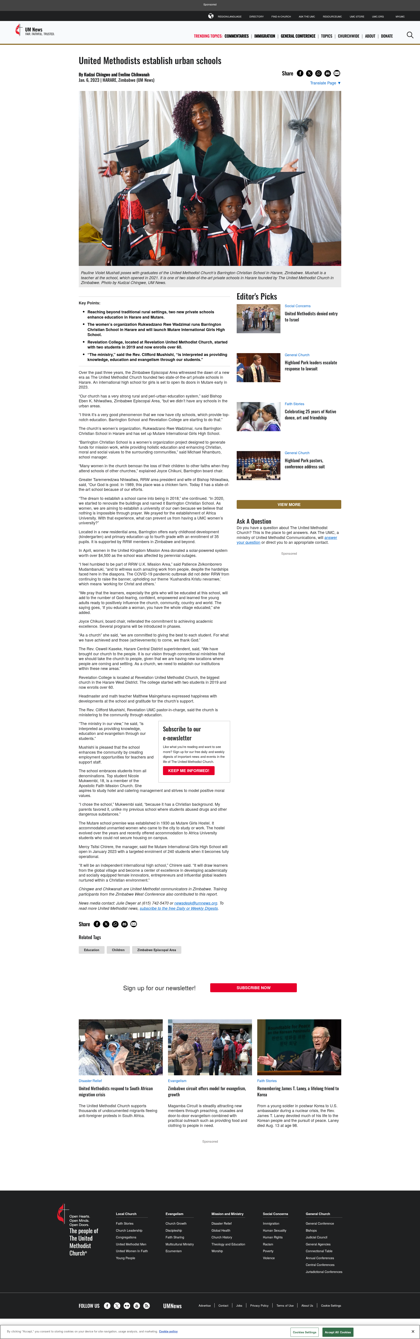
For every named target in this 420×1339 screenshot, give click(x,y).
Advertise (205, 1305)
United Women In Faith (132, 1251)
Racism (268, 1244)
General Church (297, 355)
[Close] (413, 1331)
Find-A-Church (281, 16)
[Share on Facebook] (300, 73)
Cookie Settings (331, 1305)
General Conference (298, 36)
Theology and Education (228, 1244)
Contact (223, 1305)
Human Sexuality (274, 1230)
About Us (307, 1305)
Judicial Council (316, 1237)
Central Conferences (320, 1264)
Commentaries (237, 36)
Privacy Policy (259, 1305)
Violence (269, 1258)
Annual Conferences (320, 1258)
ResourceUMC (332, 16)
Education (91, 950)
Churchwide (348, 36)
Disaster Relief (90, 1081)
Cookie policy (168, 1331)
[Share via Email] (337, 73)
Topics (326, 36)
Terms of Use (285, 1305)
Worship (217, 1251)
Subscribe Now (254, 987)
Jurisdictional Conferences (324, 1271)
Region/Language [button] (230, 16)
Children (118, 950)
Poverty (268, 1251)
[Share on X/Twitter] (309, 73)
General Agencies (318, 1244)
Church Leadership (129, 1230)
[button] (410, 35)
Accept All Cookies (338, 1332)
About (370, 36)
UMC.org (378, 16)
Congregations (126, 1237)
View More (289, 504)
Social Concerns (298, 306)
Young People (125, 1258)
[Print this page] (327, 73)
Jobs (239, 1305)
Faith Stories (294, 404)
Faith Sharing (175, 1237)
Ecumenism (174, 1251)
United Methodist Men (131, 1244)
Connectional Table (319, 1251)
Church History (222, 1237)
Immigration (264, 36)
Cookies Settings (304, 1332)
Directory (256, 16)
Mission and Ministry (227, 1213)
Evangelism (177, 1081)
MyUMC (400, 16)
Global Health (221, 1230)
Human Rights (273, 1237)
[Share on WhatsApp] (318, 73)
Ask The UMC (307, 16)
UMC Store (357, 16)
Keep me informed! (188, 770)
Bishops (311, 1230)
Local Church (126, 1213)
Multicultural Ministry (180, 1244)
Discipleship (174, 1230)
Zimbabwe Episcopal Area (156, 950)
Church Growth (176, 1223)
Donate (387, 36)
